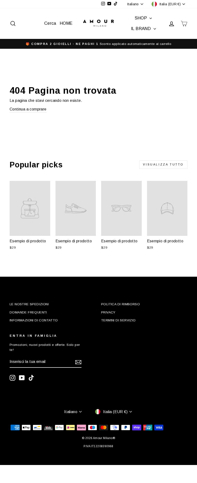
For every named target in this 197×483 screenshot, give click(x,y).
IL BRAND (141, 28)
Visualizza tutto (163, 164)
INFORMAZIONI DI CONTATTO (34, 320)
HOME (66, 23)
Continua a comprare (28, 109)
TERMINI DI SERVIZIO (118, 320)
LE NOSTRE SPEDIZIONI (29, 304)
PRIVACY (108, 312)
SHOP (141, 18)
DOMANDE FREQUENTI (28, 312)
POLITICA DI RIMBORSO (120, 304)
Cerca (50, 23)
